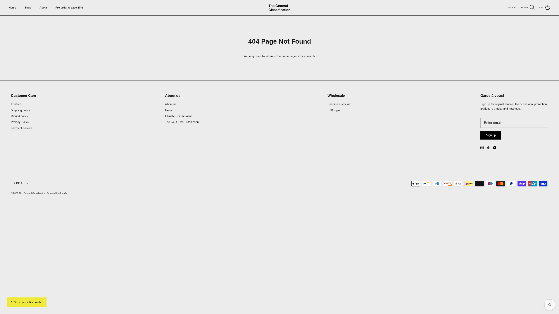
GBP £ (18, 183)
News (168, 110)
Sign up (491, 135)
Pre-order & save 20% (69, 7)
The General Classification (32, 193)
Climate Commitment (178, 116)
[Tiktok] (488, 147)
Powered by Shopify (57, 193)
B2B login (334, 110)
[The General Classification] (279, 7)
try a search (307, 56)
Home (12, 7)
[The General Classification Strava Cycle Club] (494, 147)
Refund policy (19, 116)
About (43, 7)
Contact (16, 104)
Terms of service (21, 128)
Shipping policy (20, 110)
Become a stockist (339, 104)
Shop (28, 7)
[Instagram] (482, 147)
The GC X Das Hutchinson (182, 122)
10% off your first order (27, 302)
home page (289, 56)
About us (170, 104)
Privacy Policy (20, 122)
